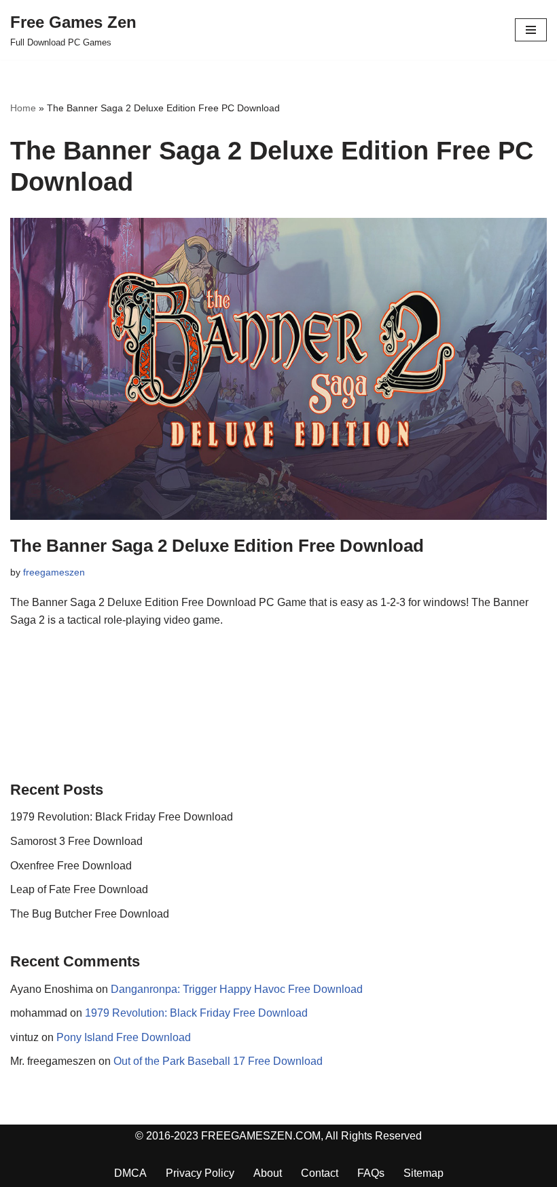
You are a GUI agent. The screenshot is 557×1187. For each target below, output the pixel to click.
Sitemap (423, 1173)
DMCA (130, 1173)
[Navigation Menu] (531, 29)
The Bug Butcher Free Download (89, 914)
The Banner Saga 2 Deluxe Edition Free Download (217, 545)
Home (23, 107)
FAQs (370, 1173)
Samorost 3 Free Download (76, 841)
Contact (319, 1173)
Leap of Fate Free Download (79, 889)
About (267, 1173)
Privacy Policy (200, 1173)
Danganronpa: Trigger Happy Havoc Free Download (237, 989)
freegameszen (54, 572)
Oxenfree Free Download (71, 865)
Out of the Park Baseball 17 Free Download (218, 1061)
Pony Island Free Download (123, 1037)
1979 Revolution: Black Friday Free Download (121, 817)
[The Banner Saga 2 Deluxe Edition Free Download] (278, 368)
